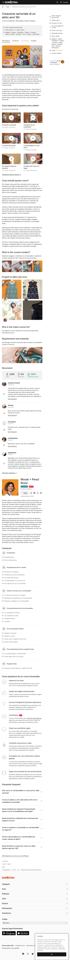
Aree (4, 889)
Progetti (33, 41)
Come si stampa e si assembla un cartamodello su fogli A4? (20, 828)
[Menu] (3, 2)
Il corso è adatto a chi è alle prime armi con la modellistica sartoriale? (19, 801)
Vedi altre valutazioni (8, 473)
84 (21, 27)
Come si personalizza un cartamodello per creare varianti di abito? (18, 838)
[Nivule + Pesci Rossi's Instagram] (38, 493)
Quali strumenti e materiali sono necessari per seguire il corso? (20, 819)
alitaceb (10, 405)
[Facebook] (23, 954)
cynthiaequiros (13, 438)
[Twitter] (32, 954)
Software (5, 894)
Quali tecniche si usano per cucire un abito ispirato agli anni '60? (18, 847)
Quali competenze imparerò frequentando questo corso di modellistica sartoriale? (18, 810)
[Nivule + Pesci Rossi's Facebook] (34, 493)
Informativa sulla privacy (33, 945)
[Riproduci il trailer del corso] (22, 56)
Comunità (26, 41)
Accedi (65, 2)
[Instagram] (28, 954)
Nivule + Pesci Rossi (16, 21)
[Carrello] (61, 2)
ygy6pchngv (12, 452)
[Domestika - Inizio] (2, 7)
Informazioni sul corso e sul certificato (15, 856)
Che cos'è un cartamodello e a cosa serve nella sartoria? (20, 792)
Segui (25, 493)
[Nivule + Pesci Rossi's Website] (41, 493)
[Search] (57, 2)
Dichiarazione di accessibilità (10, 948)
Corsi (7, 7)
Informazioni (6, 41)
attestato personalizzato (34, 718)
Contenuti (15, 41)
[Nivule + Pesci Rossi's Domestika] (31, 493)
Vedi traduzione (12, 399)
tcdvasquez (12, 422)
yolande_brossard (14, 383)
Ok (52, 954)
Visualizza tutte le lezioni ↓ (11, 174)
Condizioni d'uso (20, 945)
